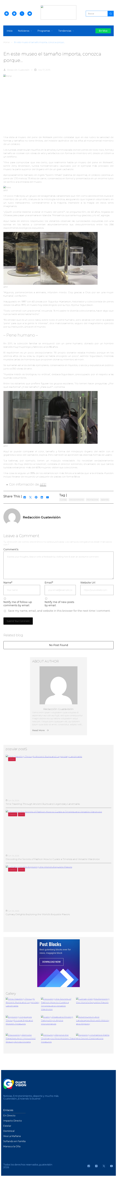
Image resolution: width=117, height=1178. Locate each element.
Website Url (87, 582)
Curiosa (63, 499)
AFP (43, 484)
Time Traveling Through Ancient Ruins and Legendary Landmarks (43, 804)
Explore (13, 814)
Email (49, 582)
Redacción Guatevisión (18, 70)
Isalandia (105, 499)
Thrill (21, 814)
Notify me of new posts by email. (59, 604)
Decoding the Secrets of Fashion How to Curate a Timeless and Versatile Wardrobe (53, 859)
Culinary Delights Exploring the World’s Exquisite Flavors (38, 914)
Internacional (92, 499)
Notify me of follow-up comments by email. (17, 604)
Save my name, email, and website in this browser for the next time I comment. (59, 610)
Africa (12, 759)
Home (6, 42)
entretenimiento (76, 499)
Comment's (10, 549)
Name (7, 582)
